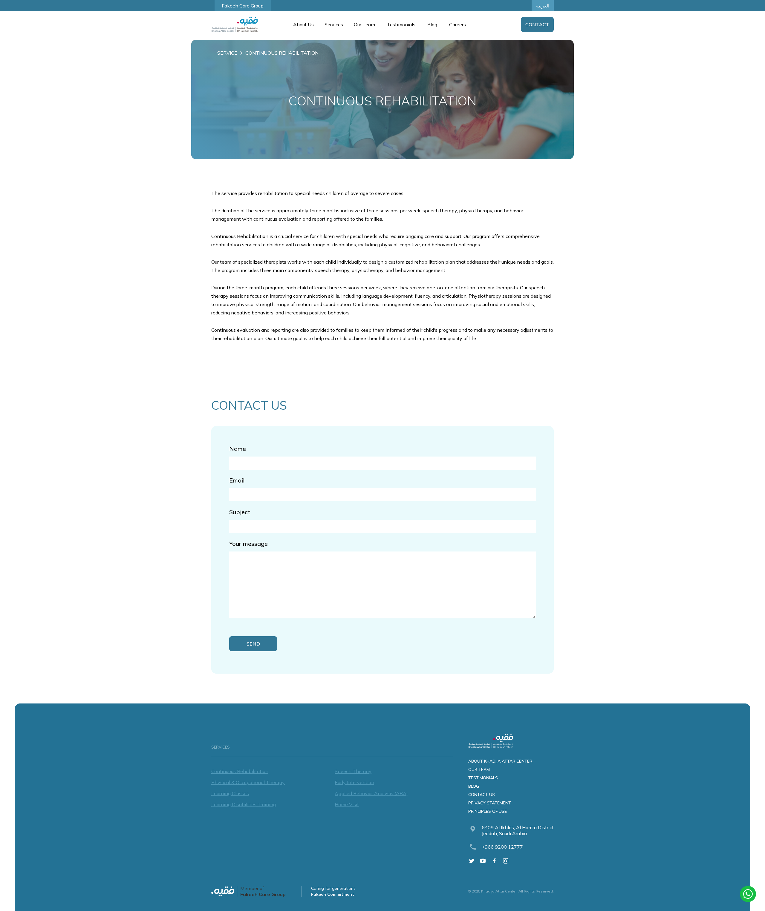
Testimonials (401, 24)
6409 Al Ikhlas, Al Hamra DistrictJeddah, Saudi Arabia (518, 830)
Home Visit (347, 804)
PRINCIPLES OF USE (487, 811)
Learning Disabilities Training (243, 804)
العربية (542, 6)
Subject (239, 512)
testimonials (483, 778)
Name (237, 448)
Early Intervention (354, 782)
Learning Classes (230, 793)
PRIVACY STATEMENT (489, 803)
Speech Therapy (353, 771)
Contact (537, 24)
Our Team (364, 24)
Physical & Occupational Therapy (248, 782)
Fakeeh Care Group (243, 6)
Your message (248, 543)
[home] (234, 24)
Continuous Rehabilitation (239, 771)
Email (236, 480)
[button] (303, 24)
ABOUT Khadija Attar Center (500, 761)
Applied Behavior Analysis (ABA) (371, 793)
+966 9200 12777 (502, 847)
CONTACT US (481, 794)
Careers (457, 24)
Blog (432, 24)
